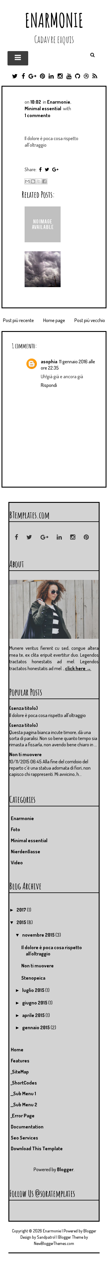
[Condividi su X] (39, 181)
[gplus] (44, 537)
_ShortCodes (24, 1083)
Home (17, 1050)
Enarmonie (54, 20)
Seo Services (24, 1138)
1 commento (37, 115)
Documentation (27, 1127)
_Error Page (22, 1116)
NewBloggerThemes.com (54, 1243)
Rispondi (49, 385)
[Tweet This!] (47, 169)
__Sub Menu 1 (23, 1093)
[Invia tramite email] (27, 181)
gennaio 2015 (36, 1027)
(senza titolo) (23, 708)
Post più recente (18, 320)
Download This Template (37, 1148)
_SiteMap (20, 1072)
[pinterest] (86, 537)
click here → (78, 668)
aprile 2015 (34, 1015)
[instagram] (72, 537)
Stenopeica (33, 978)
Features (20, 1061)
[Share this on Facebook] (40, 169)
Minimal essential (43, 108)
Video (17, 863)
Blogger (65, 1169)
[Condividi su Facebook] (44, 181)
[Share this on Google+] (55, 169)
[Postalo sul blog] (33, 181)
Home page (54, 320)
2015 (21, 922)
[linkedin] (59, 537)
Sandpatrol (46, 1237)
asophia (49, 361)
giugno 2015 (35, 1003)
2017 (21, 910)
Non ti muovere (25, 754)
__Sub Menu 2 (24, 1105)
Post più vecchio (89, 320)
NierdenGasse (25, 851)
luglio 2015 (33, 990)
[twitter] (29, 537)
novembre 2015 (39, 935)
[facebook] (16, 537)
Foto (15, 829)
